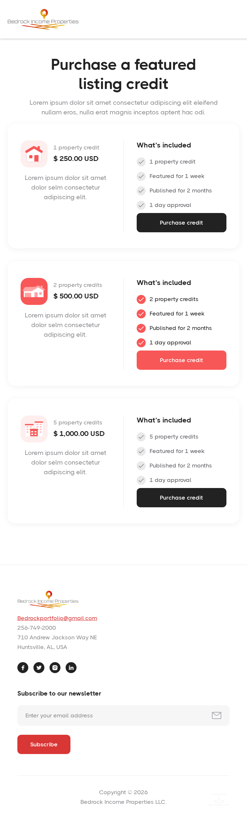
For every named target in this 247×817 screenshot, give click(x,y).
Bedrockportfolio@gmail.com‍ (57, 618)
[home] (43, 19)
